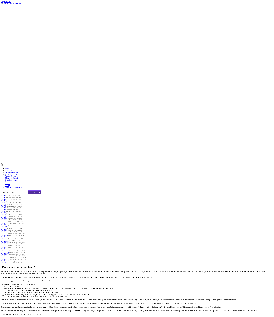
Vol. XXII (4, 232)
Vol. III (3, 199)
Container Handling (12, 172)
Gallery (7, 186)
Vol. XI (3, 213)
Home (7, 168)
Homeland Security (11, 180)
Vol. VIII (4, 208)
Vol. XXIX (4, 244)
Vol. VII (3, 206)
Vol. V (3, 202)
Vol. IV (3, 201)
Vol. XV (3, 220)
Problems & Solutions (12, 174)
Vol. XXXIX (5, 261)
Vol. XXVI (4, 238)
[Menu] (2, 164)
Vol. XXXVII (5, 257)
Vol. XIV (4, 218)
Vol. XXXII (5, 249)
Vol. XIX (4, 226)
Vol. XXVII (5, 240)
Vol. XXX (4, 245)
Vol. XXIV (4, 235)
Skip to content (6, 2)
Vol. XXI (4, 230)
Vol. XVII (4, 223)
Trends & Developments (13, 188)
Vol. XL (3, 262)
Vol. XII (3, 214)
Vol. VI (3, 204)
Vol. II (3, 197)
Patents (7, 182)
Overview (8, 170)
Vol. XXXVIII (5, 259)
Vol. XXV (4, 237)
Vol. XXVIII (5, 242)
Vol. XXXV (5, 254)
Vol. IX (3, 209)
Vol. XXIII (4, 233)
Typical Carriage (10, 176)
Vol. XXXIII (5, 250)
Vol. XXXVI (5, 256)
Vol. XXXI (4, 247)
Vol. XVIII (4, 225)
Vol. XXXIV (5, 252)
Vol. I (3, 196)
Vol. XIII (4, 216)
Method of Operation (12, 178)
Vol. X (3, 211)
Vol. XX (3, 228)
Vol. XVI (4, 221)
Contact (7, 184)
